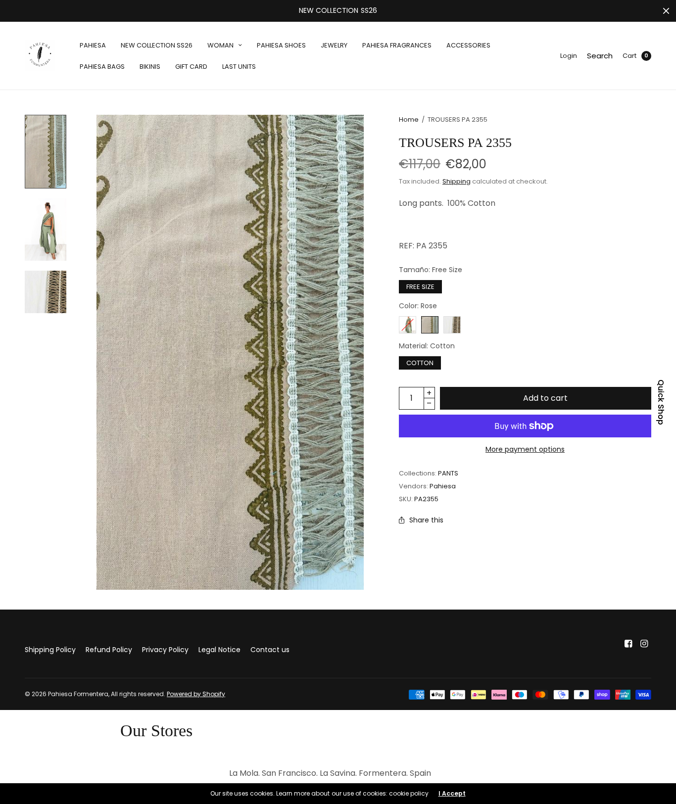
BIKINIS (150, 66)
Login (568, 55)
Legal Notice (219, 650)
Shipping (456, 181)
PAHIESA (93, 45)
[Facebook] (628, 643)
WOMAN (220, 45)
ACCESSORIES (468, 45)
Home (409, 119)
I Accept (452, 794)
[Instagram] (644, 643)
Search (600, 55)
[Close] (666, 11)
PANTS (448, 473)
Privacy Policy (165, 650)
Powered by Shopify (196, 694)
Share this (426, 520)
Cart (629, 55)
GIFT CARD (191, 66)
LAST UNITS (239, 66)
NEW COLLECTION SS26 (157, 45)
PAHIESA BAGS (102, 66)
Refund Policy (109, 650)
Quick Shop (661, 402)
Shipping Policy (50, 650)
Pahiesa (443, 486)
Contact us (270, 650)
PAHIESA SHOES (281, 45)
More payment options (525, 449)
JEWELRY (334, 45)
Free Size (420, 286)
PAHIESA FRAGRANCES (397, 45)
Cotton (420, 363)
